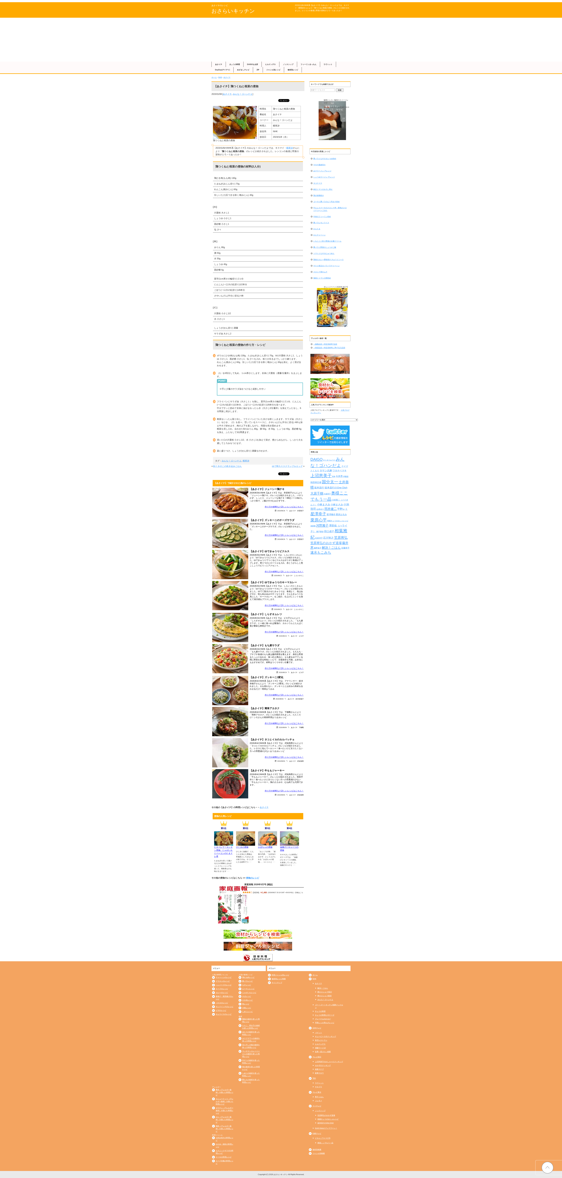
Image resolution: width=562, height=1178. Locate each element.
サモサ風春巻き (319, 165)
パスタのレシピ (222, 1003)
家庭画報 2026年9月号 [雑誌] (258, 884)
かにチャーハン (319, 235)
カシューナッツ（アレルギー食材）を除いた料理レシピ (224, 1101)
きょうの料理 (234, 64)
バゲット (318, 1033)
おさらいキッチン (233, 11)
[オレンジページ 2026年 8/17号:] (332, 307)
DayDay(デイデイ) (222, 70)
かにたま (316, 229)
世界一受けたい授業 (323, 1052)
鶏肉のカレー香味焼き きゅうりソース (328, 260)
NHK (220, 77)
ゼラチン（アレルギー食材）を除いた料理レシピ (224, 1110)
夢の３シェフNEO (324, 992)
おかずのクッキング (323, 1065)
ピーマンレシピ (248, 989)
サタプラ (318, 1087)
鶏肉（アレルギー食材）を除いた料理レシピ (224, 1128)
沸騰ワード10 (320, 1048)
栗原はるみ (341, 514)
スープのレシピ (222, 989)
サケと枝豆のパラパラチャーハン (326, 266)
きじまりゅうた (329, 460)
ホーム (214, 77)
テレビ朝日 (316, 1057)
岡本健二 (330, 508)
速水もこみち (320, 552)
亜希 (333, 476)
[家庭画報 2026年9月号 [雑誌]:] (233, 905)
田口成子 (329, 531)
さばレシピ (246, 996)
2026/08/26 (281, 510)
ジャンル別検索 (318, 1153)
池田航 (313, 526)
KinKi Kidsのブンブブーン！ (326, 1128)
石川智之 (328, 537)
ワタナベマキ (340, 470)
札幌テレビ (316, 1133)
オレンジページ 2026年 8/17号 (336, 287)
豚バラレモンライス (321, 223)
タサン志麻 (326, 470)
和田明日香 (315, 482)
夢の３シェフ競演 (324, 996)
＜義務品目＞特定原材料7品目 (325, 344)
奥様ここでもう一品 (325, 1143)
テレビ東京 (316, 1092)
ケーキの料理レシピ (224, 1157)
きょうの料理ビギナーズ (324, 1015)
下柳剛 (301, 727)
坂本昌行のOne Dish (336, 487)
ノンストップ (288, 64)
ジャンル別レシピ (273, 70)
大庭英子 (327, 494)
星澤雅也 (331, 514)
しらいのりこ (299, 575)
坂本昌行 (319, 487)
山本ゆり (320, 509)
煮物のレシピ (252, 878)
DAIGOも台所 (252, 64)
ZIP (258, 70)
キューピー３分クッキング (325, 1036)
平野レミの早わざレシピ (324, 1023)
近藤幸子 (345, 548)
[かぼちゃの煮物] (267, 844)
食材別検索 (316, 1150)
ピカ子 (301, 636)
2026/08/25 (278, 575)
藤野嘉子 (318, 548)
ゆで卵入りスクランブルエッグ (287, 466)
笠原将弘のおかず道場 (326, 543)
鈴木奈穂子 (300, 699)
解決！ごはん (331, 547)
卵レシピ (245, 1004)
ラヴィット (328, 64)
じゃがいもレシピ (249, 993)
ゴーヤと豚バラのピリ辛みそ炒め (326, 202)
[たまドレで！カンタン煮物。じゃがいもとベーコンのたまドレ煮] (223, 844)
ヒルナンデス (270, 64)
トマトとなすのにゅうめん (323, 253)
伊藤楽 (345, 476)
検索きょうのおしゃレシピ (337, 521)
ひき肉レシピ (247, 1000)
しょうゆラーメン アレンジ (324, 177)
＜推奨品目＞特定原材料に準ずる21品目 (329, 348)
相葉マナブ (319, 1069)
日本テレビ (316, 1028)
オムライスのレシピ (224, 1014)
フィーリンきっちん (308, 64)
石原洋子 (319, 538)
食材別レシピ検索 (279, 979)
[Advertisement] (281, 39)
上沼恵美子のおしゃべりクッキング (329, 1062)
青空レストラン (321, 1040)
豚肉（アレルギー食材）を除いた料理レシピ (224, 1092)
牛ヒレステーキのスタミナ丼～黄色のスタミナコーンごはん (330, 209)
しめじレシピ (247, 1012)
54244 (256, 892)
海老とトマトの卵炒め (322, 278)
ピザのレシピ (221, 1010)
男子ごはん (319, 1097)
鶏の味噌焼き (318, 195)
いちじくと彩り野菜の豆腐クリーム (327, 241)
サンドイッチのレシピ (224, 1007)
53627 (335, 291)
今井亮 (339, 476)
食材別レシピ (293, 70)
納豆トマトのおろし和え (323, 189)
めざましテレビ (243, 70)
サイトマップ (277, 983)
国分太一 (330, 482)
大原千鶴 (316, 493)
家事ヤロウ (319, 1073)
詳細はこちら (332, 109)
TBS (314, 1078)
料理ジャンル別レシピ (280, 975)
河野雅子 (322, 525)
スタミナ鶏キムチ (320, 272)
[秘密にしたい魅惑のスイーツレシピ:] (332, 120)
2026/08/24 (283, 636)
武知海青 (300, 761)
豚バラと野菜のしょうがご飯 (324, 247)
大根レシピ (246, 1008)
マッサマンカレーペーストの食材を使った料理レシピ (251, 1054)
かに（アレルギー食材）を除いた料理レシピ (224, 1119)
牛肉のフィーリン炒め (322, 217)
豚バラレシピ (247, 981)
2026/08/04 (279, 699)
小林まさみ (323, 504)
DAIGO (316, 459)
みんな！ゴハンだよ (243, 94)
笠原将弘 (341, 537)
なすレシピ (246, 985)
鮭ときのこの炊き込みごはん (227, 466)
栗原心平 (318, 520)
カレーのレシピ (222, 993)
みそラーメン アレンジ (322, 171)
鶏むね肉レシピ (248, 977)
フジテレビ (316, 1106)
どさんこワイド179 (322, 1138)
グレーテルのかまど (323, 1019)
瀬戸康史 (320, 531)
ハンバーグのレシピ (224, 985)
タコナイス (317, 183)
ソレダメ (318, 1101)
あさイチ (218, 64)
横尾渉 (289, 148)
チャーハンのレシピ (224, 977)
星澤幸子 (318, 514)
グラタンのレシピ (223, 981)
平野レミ (342, 508)
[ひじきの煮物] (245, 844)
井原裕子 (300, 510)
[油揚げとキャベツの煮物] (289, 844)
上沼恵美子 (321, 475)
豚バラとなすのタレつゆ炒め (324, 159)
